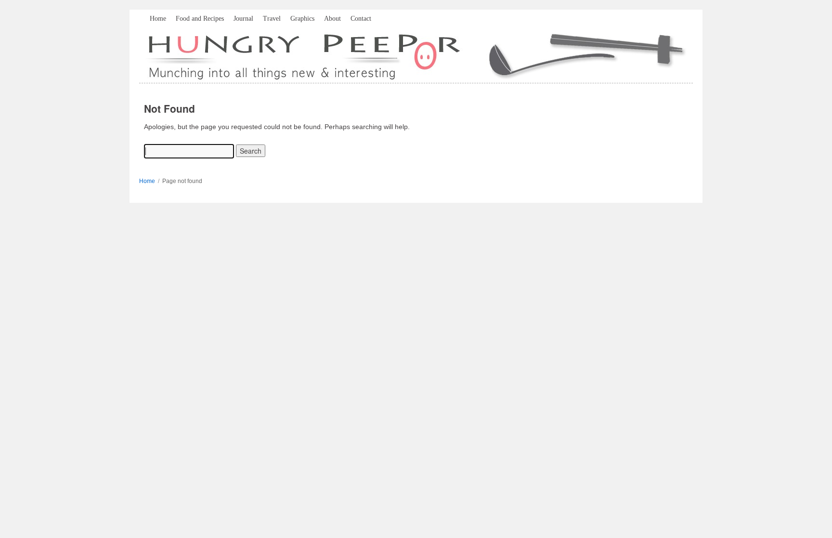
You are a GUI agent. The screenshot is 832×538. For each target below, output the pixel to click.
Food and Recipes (200, 18)
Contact (361, 18)
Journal (243, 18)
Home (158, 18)
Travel (272, 18)
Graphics (302, 18)
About (332, 18)
